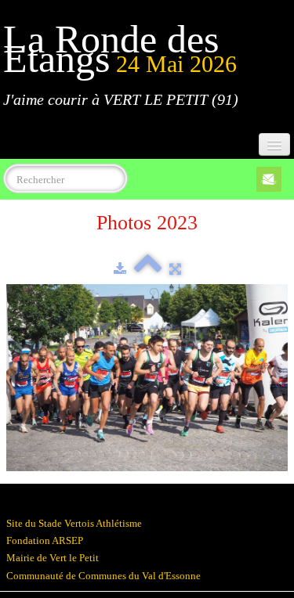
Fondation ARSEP (44, 540)
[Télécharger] (120, 269)
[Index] (147, 269)
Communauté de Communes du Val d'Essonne (103, 576)
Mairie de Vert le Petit (52, 558)
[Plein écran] (175, 269)
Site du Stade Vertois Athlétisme (74, 523)
